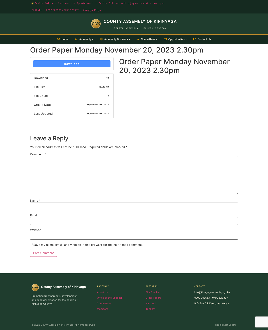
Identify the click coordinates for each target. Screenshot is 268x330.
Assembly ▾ (86, 39)
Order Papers (153, 297)
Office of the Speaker (109, 297)
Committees (104, 303)
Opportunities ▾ (177, 39)
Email (35, 215)
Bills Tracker (153, 292)
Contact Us (204, 39)
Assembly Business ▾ (117, 39)
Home (64, 39)
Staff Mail (37, 10)
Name (35, 200)
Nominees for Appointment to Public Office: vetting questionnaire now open (99, 3)
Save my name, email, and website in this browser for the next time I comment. (88, 244)
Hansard (151, 303)
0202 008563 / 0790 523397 (62, 10)
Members (102, 308)
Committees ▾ (149, 39)
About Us (102, 292)
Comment (38, 154)
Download (72, 64)
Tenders (150, 308)
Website (35, 229)
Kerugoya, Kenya (92, 10)
